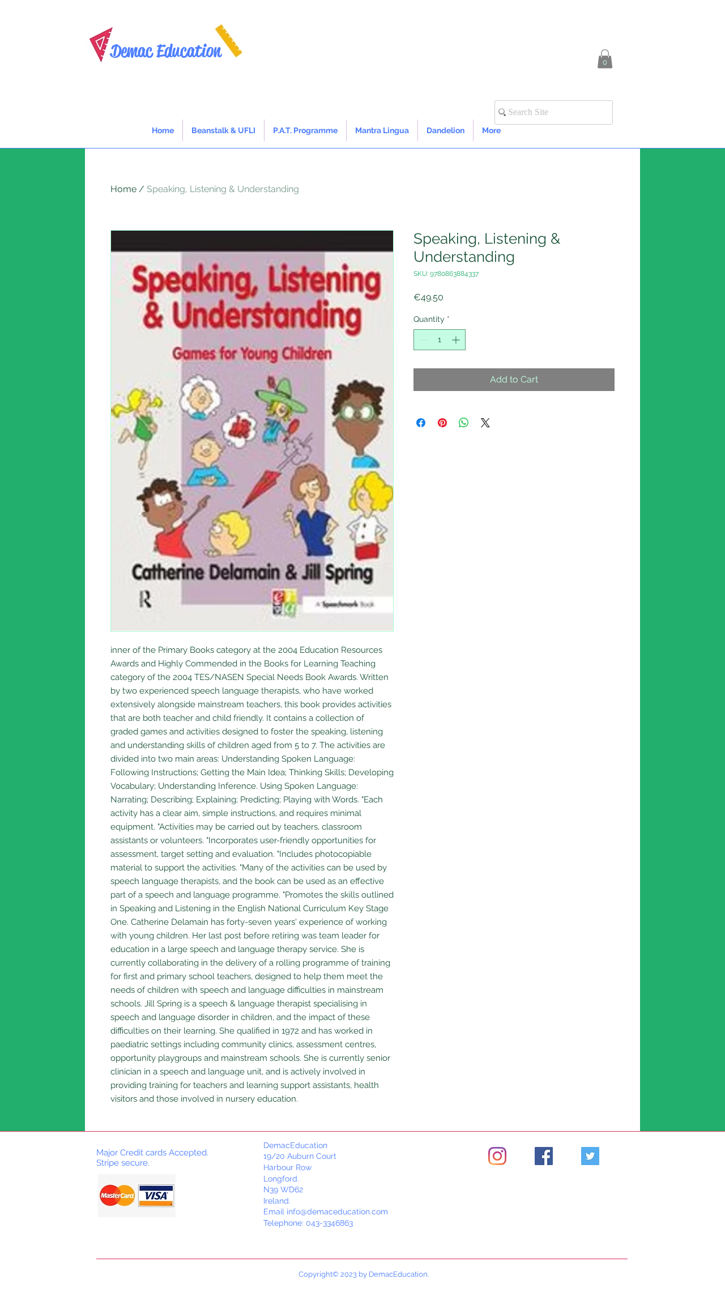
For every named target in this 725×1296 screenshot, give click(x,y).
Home (123, 189)
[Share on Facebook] (421, 423)
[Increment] (457, 340)
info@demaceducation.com (337, 1211)
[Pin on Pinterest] (442, 423)
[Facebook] (544, 1156)
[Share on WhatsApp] (464, 423)
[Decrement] (422, 340)
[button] (605, 58)
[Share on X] (485, 423)
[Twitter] (590, 1156)
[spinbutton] (439, 340)
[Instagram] (497, 1156)
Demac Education (165, 51)
